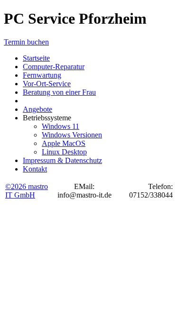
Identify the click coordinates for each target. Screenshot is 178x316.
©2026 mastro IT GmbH (26, 190)
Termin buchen (26, 42)
